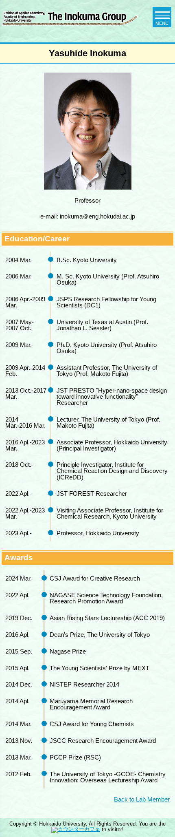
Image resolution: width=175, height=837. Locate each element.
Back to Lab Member (142, 799)
